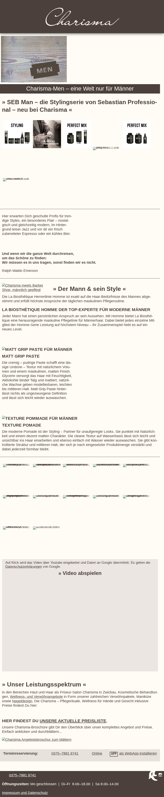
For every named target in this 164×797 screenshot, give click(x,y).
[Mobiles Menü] (159, 5)
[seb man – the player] (17, 134)
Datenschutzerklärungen (23, 567)
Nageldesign (22, 701)
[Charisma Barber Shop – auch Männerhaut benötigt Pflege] (77, 496)
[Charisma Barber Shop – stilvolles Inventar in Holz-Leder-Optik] (107, 465)
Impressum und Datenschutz (25, 793)
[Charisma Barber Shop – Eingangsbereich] (137, 496)
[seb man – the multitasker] (77, 134)
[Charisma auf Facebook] (153, 776)
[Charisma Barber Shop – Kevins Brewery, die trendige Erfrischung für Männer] (17, 496)
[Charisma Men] (47, 528)
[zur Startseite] (82, 16)
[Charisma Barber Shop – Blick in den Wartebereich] (77, 465)
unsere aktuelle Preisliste (73, 720)
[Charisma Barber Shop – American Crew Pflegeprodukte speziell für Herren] (47, 465)
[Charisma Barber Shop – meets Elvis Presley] (17, 465)
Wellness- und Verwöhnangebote (36, 696)
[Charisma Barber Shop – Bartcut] (17, 528)
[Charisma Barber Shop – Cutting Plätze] (47, 496)
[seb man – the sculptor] (47, 134)
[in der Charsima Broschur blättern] (36, 739)
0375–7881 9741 (22, 775)
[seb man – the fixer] (137, 134)
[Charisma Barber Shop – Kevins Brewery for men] (137, 465)
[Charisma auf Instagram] (160, 775)
